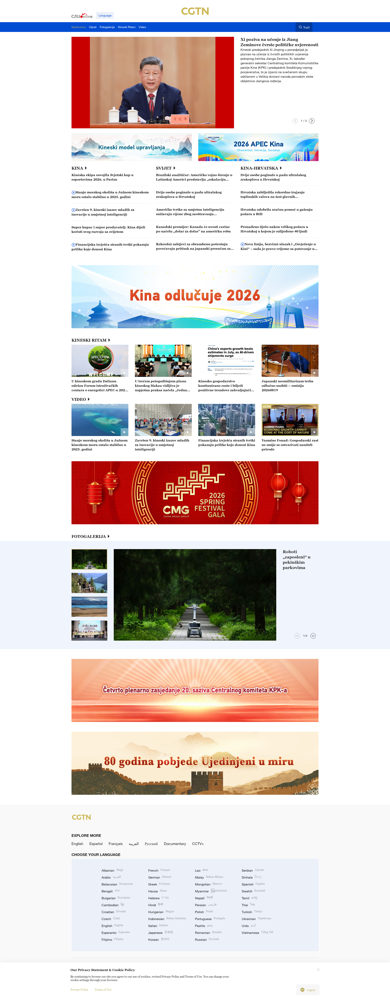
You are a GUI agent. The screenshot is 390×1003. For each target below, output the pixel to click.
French (159, 870)
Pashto (204, 926)
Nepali (204, 898)
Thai (248, 905)
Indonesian (167, 919)
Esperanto (116, 933)
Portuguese (210, 919)
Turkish (252, 912)
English (77, 843)
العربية (134, 843)
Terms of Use (103, 989)
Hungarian (161, 912)
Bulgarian (116, 898)
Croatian (114, 912)
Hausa (157, 891)
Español (96, 843)
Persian (206, 905)
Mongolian (208, 884)
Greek (159, 884)
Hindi (155, 905)
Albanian (112, 870)
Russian (207, 940)
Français (116, 843)
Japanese (160, 933)
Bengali (110, 891)
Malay (209, 877)
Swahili (253, 891)
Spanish (253, 884)
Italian (158, 926)
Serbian (253, 870)
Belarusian (117, 884)
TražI (306, 27)
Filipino (112, 940)
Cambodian (113, 905)
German (159, 877)
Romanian (208, 933)
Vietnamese (257, 933)
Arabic (111, 877)
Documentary (175, 843)
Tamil (250, 898)
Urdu (249, 926)
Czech (111, 919)
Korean (158, 940)
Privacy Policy (79, 989)
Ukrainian (256, 919)
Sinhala (252, 877)
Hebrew (158, 898)
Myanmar (211, 891)
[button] (295, 121)
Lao (201, 870)
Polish (204, 912)
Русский (151, 843)
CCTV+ (198, 843)
